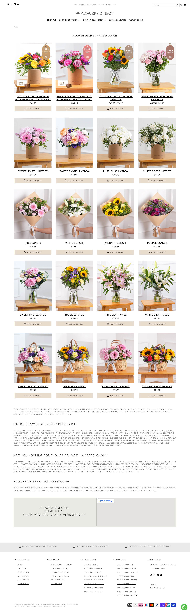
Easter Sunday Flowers (94, 580)
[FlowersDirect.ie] (95, 13)
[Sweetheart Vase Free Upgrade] (157, 68)
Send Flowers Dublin (126, 568)
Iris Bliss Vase (74, 314)
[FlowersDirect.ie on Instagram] (15, 5)
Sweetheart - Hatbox (33, 171)
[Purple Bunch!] (157, 214)
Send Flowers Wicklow (127, 595)
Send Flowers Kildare (126, 576)
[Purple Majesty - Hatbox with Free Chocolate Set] (74, 68)
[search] (177, 5)
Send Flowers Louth (126, 584)
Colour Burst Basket (157, 386)
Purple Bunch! (157, 242)
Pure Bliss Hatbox (115, 171)
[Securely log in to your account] (181, 5)
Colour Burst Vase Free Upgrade (116, 98)
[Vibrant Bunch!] (115, 214)
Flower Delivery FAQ (60, 572)
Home (16, 27)
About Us (22, 568)
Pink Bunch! (33, 242)
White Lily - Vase (157, 314)
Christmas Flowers (93, 572)
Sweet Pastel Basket (33, 386)
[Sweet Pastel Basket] (33, 358)
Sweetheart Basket (116, 386)
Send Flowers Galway (127, 572)
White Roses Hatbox (157, 171)
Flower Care (56, 584)
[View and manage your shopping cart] (185, 5)
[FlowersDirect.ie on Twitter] (9, 5)
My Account (23, 580)
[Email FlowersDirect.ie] (19, 5)
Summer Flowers (117, 20)
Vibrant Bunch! (115, 242)
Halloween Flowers (93, 568)
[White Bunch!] (74, 214)
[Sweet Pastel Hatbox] (74, 143)
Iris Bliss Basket (74, 386)
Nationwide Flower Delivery (163, 565)
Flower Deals (136, 20)
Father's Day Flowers (93, 587)
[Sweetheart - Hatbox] (33, 143)
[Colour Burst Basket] (157, 358)
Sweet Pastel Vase (33, 314)
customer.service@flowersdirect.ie (90, 490)
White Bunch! (74, 242)
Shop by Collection (93, 20)
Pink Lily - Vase (116, 314)
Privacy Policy (57, 580)
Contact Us (23, 576)
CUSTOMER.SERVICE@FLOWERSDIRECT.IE (54, 514)
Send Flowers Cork (125, 565)
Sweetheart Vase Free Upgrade (157, 98)
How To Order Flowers (61, 565)
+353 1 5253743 (158, 587)
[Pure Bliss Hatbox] (115, 143)
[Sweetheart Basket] (115, 358)
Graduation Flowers (93, 591)
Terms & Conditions (60, 576)
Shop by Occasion (68, 20)
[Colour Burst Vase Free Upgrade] (115, 68)
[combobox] (164, 5)
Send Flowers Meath (126, 591)
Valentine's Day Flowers (95, 576)
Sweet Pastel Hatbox (74, 171)
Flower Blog (23, 584)
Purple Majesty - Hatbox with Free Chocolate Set (74, 98)
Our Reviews (23, 572)
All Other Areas (157, 568)
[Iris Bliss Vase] (74, 286)
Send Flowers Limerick (127, 580)
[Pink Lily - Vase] (115, 286)
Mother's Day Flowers (94, 584)
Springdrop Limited (33, 604)
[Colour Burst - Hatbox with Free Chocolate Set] (33, 68)
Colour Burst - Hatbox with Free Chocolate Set (33, 98)
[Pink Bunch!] (33, 214)
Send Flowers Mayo (126, 587)
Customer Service (59, 568)
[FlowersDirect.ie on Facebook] (12, 5)
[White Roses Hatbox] (157, 143)
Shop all (51, 20)
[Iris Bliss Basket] (74, 358)
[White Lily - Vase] (157, 286)
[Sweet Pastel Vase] (33, 286)
